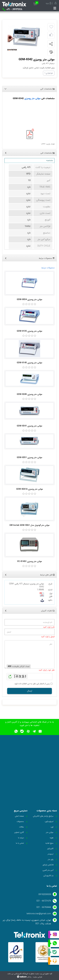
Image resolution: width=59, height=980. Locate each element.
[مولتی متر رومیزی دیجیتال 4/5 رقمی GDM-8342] (26, 36)
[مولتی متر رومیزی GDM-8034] (29, 282)
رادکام (29, 977)
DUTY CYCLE (44, 246)
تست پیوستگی (43, 200)
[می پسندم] (51, 35)
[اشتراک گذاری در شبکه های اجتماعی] (51, 44)
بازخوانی (10, 676)
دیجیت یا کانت (43, 167)
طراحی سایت (37, 977)
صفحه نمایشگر (43, 174)
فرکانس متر (45, 226)
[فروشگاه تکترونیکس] (14, 4)
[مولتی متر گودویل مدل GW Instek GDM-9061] (29, 508)
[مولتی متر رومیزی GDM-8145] (29, 348)
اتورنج (47, 219)
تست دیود (45, 193)
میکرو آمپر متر (44, 239)
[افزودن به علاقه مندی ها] (51, 27)
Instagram (53, 934)
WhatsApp (53, 943)
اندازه (50, 589)
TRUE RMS (44, 187)
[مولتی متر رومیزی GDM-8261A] (29, 475)
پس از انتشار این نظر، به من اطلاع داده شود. (32, 683)
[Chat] (53, 961)
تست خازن (45, 213)
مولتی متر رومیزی (32, 98)
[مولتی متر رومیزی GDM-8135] (29, 316)
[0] (23, 304)
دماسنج (46, 233)
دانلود (50, 600)
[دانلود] (42, 600)
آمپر (48, 180)
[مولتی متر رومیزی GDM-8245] (29, 378)
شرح (50, 583)
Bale (53, 952)
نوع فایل (50, 595)
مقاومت (46, 206)
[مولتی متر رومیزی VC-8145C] (29, 544)
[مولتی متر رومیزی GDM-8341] (29, 410)
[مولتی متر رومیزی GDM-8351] (29, 441)
